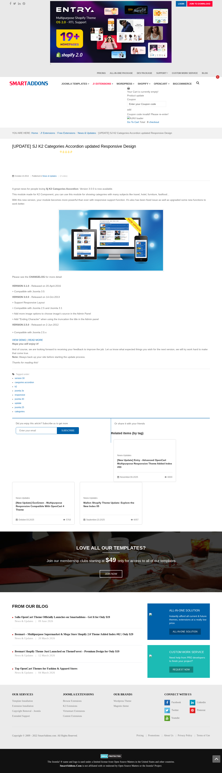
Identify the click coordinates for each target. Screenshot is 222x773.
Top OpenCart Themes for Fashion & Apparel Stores (46, 668)
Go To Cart (133, 122)
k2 (16, 386)
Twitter (175, 710)
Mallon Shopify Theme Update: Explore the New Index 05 (108, 504)
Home (34, 133)
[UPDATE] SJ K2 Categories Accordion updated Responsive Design (74, 146)
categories (20, 411)
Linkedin (201, 702)
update (18, 403)
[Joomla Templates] (29, 83)
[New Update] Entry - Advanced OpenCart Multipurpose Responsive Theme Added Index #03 (144, 463)
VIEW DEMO (19, 340)
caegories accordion (24, 382)
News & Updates (87, 133)
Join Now (111, 573)
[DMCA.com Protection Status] (111, 756)
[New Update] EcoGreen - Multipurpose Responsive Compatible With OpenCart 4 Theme (40, 506)
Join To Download (199, 4)
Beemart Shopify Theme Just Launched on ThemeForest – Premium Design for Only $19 (67, 651)
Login (181, 4)
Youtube (175, 718)
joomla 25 (19, 407)
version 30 (20, 378)
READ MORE (35, 340)
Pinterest (200, 710)
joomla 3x (19, 391)
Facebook (176, 702)
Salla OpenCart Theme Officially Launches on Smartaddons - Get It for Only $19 (62, 617)
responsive (20, 395)
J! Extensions (47, 133)
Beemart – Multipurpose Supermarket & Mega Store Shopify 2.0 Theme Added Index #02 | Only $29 (74, 634)
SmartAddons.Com (71, 765)
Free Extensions (66, 133)
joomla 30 (19, 399)
